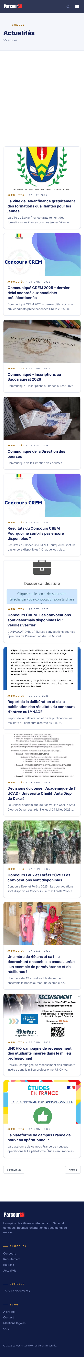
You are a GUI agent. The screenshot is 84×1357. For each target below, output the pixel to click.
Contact (8, 1317)
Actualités (16, 195)
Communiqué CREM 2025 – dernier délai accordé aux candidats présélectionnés (39, 293)
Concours (9, 1253)
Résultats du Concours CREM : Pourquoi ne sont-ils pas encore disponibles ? (36, 533)
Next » (73, 1169)
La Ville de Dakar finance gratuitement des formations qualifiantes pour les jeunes (41, 206)
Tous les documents (16, 1291)
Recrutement (11, 1259)
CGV (6, 1328)
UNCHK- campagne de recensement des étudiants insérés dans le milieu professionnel (40, 1053)
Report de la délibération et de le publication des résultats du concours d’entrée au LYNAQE (41, 707)
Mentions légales (14, 1323)
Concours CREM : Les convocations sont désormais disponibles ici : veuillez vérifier (39, 620)
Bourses (8, 1264)
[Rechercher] (68, 6)
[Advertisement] (42, 94)
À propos (9, 1311)
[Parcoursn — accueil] (13, 6)
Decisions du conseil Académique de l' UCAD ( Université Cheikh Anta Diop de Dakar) (42, 793)
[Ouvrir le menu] (77, 6)
